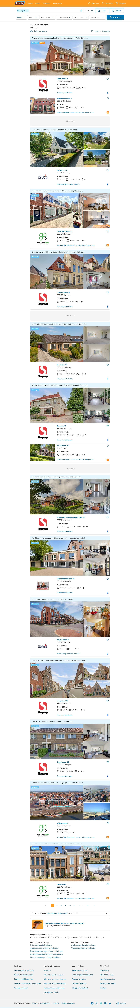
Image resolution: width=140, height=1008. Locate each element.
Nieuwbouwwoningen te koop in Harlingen (46, 951)
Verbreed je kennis (79, 983)
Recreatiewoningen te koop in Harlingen (45, 957)
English (123, 1003)
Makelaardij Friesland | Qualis (68, 184)
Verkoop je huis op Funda (24, 970)
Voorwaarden (45, 1003)
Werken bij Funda (106, 975)
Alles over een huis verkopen (55, 979)
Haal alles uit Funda (51, 992)
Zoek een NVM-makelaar (23, 979)
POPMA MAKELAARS (65, 593)
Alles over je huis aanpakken (54, 983)
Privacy (34, 1003)
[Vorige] (45, 905)
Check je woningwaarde (23, 975)
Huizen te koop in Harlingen (41, 945)
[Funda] (19, 3)
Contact (103, 988)
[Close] (27, 10)
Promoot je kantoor (79, 979)
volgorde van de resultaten (57, 913)
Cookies (55, 1003)
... (83, 905)
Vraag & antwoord (21, 988)
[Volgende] (94, 905)
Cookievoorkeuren (68, 1003)
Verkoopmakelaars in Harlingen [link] (83, 948)
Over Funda (104, 970)
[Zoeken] (81, 10)
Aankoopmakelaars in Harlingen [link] (83, 945)
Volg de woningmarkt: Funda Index (27, 983)
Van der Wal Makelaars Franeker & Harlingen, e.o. (75, 112)
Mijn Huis (47, 970)
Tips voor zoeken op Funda (54, 988)
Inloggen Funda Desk (80, 988)
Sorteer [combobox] (102, 31)
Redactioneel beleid (108, 983)
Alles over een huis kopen (53, 975)
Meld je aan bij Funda (80, 970)
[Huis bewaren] (107, 78)
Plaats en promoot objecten (82, 975)
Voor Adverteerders (107, 979)
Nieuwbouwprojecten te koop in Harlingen (46, 954)
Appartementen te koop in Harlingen (44, 948)
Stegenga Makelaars (64, 93)
